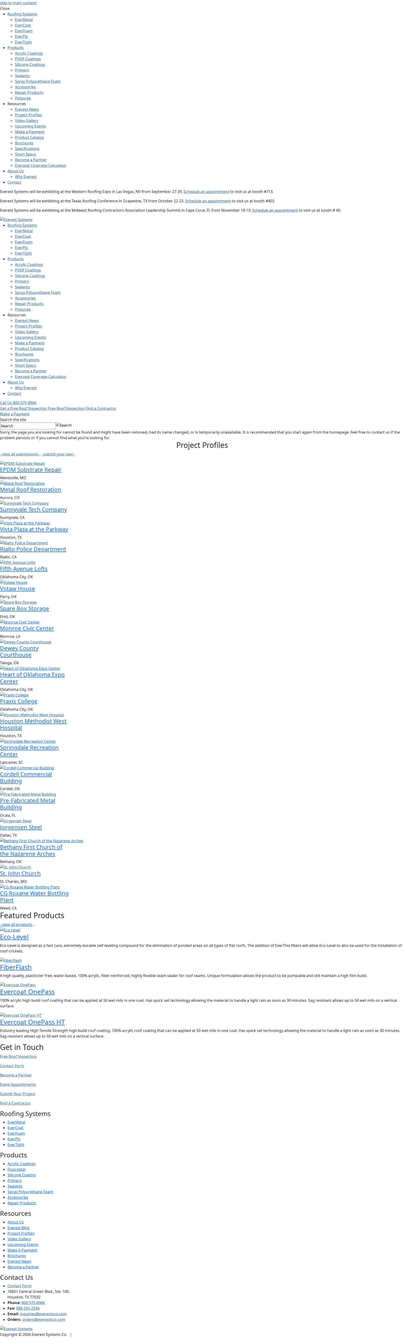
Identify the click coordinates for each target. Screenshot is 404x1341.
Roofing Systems (22, 14)
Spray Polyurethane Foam (38, 81)
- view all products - (17, 924)
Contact (14, 182)
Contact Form (12, 1065)
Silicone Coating (21, 1174)
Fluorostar (16, 1169)
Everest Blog (18, 1227)
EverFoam (23, 30)
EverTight (23, 42)
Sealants (22, 75)
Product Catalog (29, 137)
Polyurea (23, 98)
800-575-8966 (33, 1302)
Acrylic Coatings (29, 53)
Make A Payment (22, 1250)
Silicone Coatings (30, 64)
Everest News (27, 109)
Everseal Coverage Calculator (40, 165)
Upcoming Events (30, 126)
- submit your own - (58, 454)
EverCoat (23, 25)
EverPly (21, 36)
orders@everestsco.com (43, 1319)
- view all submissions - (20, 454)
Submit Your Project (17, 1093)
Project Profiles (28, 115)
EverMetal (24, 19)
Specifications (27, 148)
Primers (22, 70)
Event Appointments (18, 1084)
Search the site (13, 419)
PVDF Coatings (28, 58)
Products (15, 47)
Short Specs (25, 154)
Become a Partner (31, 159)
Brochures (24, 143)
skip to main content (18, 2)
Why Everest (26, 176)
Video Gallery (26, 120)
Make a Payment (29, 131)
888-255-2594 (28, 1308)
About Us (15, 171)
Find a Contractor (15, 1103)
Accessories (25, 86)
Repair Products (29, 92)
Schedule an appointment (206, 191)
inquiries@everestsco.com (43, 1313)
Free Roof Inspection (18, 1056)
